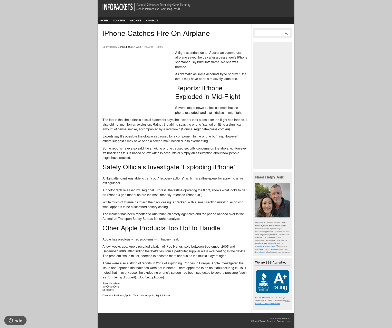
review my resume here (265, 246)
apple (151, 295)
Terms (262, 321)
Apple (128, 295)
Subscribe (271, 321)
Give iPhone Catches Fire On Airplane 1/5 (104, 286)
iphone (166, 295)
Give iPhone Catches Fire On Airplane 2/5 (107, 286)
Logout (289, 321)
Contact (152, 20)
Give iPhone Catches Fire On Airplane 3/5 (111, 286)
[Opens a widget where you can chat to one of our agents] (15, 321)
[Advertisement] (133, 77)
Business (119, 295)
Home (104, 20)
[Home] (152, 9)
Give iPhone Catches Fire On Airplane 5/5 (118, 286)
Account (119, 20)
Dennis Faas (125, 46)
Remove (280, 321)
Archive (135, 20)
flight (158, 295)
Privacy (254, 321)
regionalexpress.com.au (211, 129)
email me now (261, 243)
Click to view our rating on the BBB (272, 302)
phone (143, 295)
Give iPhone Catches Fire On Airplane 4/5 (114, 286)
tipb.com (157, 277)
